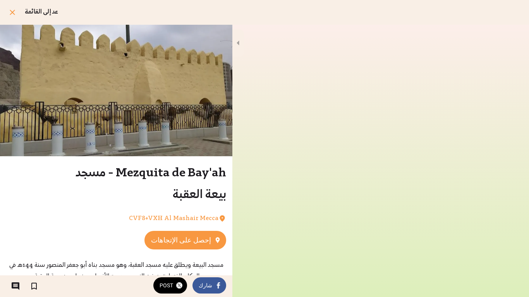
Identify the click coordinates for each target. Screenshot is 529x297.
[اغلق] (12, 12)
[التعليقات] (15, 286)
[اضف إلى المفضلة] (34, 286)
